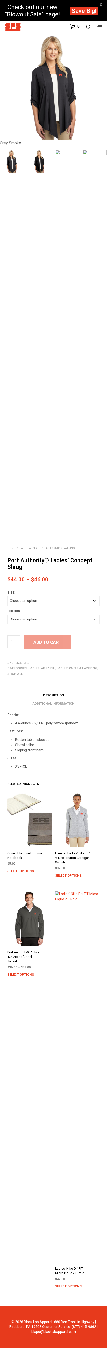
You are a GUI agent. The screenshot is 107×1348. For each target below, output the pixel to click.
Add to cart (47, 642)
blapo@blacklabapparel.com (53, 1332)
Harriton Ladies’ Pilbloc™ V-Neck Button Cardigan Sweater (72, 857)
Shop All (15, 674)
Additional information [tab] (53, 703)
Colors (13, 611)
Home (11, 548)
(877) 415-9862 (84, 1327)
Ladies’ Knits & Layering (59, 548)
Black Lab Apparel (38, 1322)
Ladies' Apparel (30, 548)
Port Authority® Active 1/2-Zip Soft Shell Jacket (23, 956)
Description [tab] (53, 695)
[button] (75, 26)
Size (10, 592)
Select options (20, 871)
